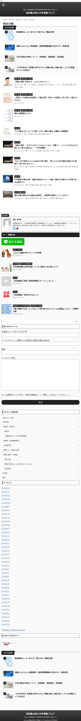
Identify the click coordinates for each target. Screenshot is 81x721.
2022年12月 (5, 518)
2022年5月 (5, 540)
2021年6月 (5, 577)
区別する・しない (55, 85)
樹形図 (52, 198)
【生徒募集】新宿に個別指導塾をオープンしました (33, 281)
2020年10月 (5, 606)
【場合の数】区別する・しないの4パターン (31, 82)
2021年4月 (5, 584)
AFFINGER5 (54, 720)
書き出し (46, 198)
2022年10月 (5, 525)
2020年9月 (5, 610)
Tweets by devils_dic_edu (13, 630)
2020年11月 (5, 602)
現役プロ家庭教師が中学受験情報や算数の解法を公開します (40, 717)
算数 (71, 85)
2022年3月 (5, 547)
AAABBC (31, 167)
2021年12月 (5, 558)
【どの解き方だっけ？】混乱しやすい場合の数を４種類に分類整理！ (41, 131)
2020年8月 (5, 613)
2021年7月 (5, 573)
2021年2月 (5, 591)
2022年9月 (5, 529)
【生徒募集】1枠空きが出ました (26, 295)
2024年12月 (5, 496)
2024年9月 (5, 507)
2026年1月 (5, 492)
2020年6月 (5, 621)
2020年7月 (5, 617)
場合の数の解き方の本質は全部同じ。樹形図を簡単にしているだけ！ (41, 195)
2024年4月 (5, 510)
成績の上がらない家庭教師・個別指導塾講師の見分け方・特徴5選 (42, 46)
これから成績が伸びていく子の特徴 (27, 253)
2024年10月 (5, 503)
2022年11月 (5, 521)
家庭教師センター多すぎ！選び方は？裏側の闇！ (35, 32)
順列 (21, 87)
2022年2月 (5, 551)
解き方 (48, 134)
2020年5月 (5, 624)
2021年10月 (5, 562)
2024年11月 (5, 499)
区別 (46, 85)
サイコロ (31, 151)
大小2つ (53, 151)
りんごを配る (31, 85)
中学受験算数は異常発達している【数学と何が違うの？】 (36, 267)
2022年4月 (5, 543)
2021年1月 (5, 595)
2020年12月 (5, 599)
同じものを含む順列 (57, 167)
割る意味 (46, 167)
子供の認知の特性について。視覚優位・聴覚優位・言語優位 (40, 57)
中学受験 (40, 85)
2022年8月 (5, 532)
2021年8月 (5, 569)
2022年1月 (5, 554)
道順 (49, 185)
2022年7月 (5, 536)
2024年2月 (5, 514)
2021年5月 (5, 580)
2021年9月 (5, 565)
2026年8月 (5, 488)
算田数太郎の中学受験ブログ (40, 13)
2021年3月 (5, 588)
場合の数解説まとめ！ (23, 113)
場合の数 (65, 85)
